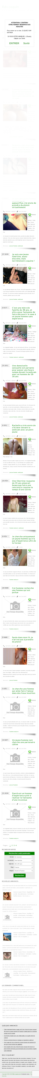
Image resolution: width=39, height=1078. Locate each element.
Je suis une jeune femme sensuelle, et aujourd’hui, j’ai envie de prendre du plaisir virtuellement (24, 202)
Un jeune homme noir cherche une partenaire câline (23, 742)
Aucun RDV (22, 211)
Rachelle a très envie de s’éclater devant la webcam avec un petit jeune (24, 428)
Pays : (12, 867)
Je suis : (12, 857)
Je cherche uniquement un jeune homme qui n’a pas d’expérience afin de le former (24, 539)
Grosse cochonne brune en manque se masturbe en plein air (19, 1040)
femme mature (14, 357)
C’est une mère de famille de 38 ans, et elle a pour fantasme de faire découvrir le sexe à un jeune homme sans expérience (24, 313)
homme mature (14, 629)
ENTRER (14, 43)
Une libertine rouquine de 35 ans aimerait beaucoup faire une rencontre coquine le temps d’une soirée (23, 485)
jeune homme (14, 785)
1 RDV (21, 547)
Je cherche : (11, 860)
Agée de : (11, 864)
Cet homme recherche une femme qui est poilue (23, 590)
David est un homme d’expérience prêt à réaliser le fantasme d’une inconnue (22, 796)
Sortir (26, 43)
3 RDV (21, 646)
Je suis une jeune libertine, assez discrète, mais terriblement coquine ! (23, 257)
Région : (12, 870)
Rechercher (19, 875)
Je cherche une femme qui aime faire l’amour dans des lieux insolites (23, 690)
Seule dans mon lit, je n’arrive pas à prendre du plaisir (22, 639)
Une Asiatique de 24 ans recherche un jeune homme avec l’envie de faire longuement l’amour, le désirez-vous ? (19, 888)
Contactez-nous (25, 1074)
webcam (20, 245)
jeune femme (14, 245)
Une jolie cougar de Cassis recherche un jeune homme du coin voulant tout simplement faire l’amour (18, 928)
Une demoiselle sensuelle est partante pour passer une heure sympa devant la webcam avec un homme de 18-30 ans (24, 371)
